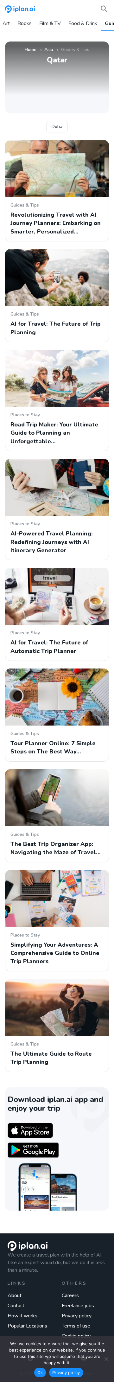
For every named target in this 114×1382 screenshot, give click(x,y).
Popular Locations (27, 1325)
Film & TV (50, 23)
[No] (106, 1359)
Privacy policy (77, 1315)
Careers (70, 1295)
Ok (40, 1372)
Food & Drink (82, 23)
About (15, 1295)
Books (24, 23)
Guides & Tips (24, 205)
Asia (48, 50)
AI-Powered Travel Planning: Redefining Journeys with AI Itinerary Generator (51, 542)
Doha (57, 127)
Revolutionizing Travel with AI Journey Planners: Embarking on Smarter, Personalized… (55, 223)
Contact (16, 1305)
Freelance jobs (78, 1305)
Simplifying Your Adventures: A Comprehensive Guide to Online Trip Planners (54, 953)
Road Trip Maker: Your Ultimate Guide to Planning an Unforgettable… (54, 433)
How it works (22, 1315)
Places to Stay (25, 415)
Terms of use (76, 1325)
